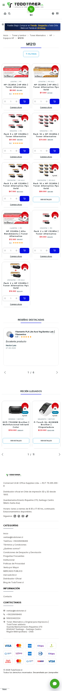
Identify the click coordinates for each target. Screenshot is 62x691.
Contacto (7, 596)
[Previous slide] (5, 372)
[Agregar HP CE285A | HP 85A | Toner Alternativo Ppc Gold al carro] (54, 101)
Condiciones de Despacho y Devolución (22, 552)
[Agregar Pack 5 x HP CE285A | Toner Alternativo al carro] (24, 151)
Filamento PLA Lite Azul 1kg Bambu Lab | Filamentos (35, 333)
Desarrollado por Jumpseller (45, 672)
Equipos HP (8, 38)
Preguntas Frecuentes (13, 556)
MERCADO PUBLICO (12, 571)
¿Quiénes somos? (11, 548)
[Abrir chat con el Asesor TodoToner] (54, 683)
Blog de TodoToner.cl (13, 582)
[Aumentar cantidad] (16, 101)
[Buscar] (9, 12)
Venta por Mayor (11, 567)
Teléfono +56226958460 (15, 541)
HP (50, 35)
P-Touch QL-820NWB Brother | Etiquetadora (46, 425)
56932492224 (13, 618)
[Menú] (4, 5)
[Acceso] (53, 12)
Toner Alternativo (38, 35)
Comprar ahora (16, 107)
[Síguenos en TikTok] (27, 516)
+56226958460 (14, 614)
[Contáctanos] (57, 12)
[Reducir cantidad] (5, 101)
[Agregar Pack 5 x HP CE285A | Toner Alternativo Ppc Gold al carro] (24, 198)
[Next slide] (56, 372)
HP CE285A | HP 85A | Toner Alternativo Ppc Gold (46, 87)
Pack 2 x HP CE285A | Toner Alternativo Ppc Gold (16, 286)
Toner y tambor (19, 35)
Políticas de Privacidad (14, 563)
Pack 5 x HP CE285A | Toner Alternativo (16, 135)
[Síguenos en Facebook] (18, 516)
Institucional (8, 560)
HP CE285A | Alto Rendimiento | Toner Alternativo (16, 234)
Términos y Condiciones (14, 544)
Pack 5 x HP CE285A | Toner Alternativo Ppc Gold (16, 186)
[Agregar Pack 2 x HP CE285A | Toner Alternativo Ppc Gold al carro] (24, 298)
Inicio (5, 35)
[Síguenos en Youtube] (22, 516)
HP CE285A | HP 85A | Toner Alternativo (16, 86)
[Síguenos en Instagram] (15, 516)
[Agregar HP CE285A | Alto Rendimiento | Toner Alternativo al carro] (24, 250)
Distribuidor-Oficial (12, 578)
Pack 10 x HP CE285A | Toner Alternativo (46, 135)
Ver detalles (46, 199)
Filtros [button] (32, 54)
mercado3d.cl (10, 575)
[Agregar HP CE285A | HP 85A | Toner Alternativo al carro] (24, 101)
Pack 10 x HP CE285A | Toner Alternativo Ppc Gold (46, 186)
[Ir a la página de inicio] (25, 5)
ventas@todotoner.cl (13, 537)
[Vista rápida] (25, 71)
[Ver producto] (10, 334)
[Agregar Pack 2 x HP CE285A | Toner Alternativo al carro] (54, 250)
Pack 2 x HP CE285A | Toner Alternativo (46, 232)
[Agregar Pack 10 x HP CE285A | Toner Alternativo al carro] (54, 151)
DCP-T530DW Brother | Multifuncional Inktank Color (16, 425)
